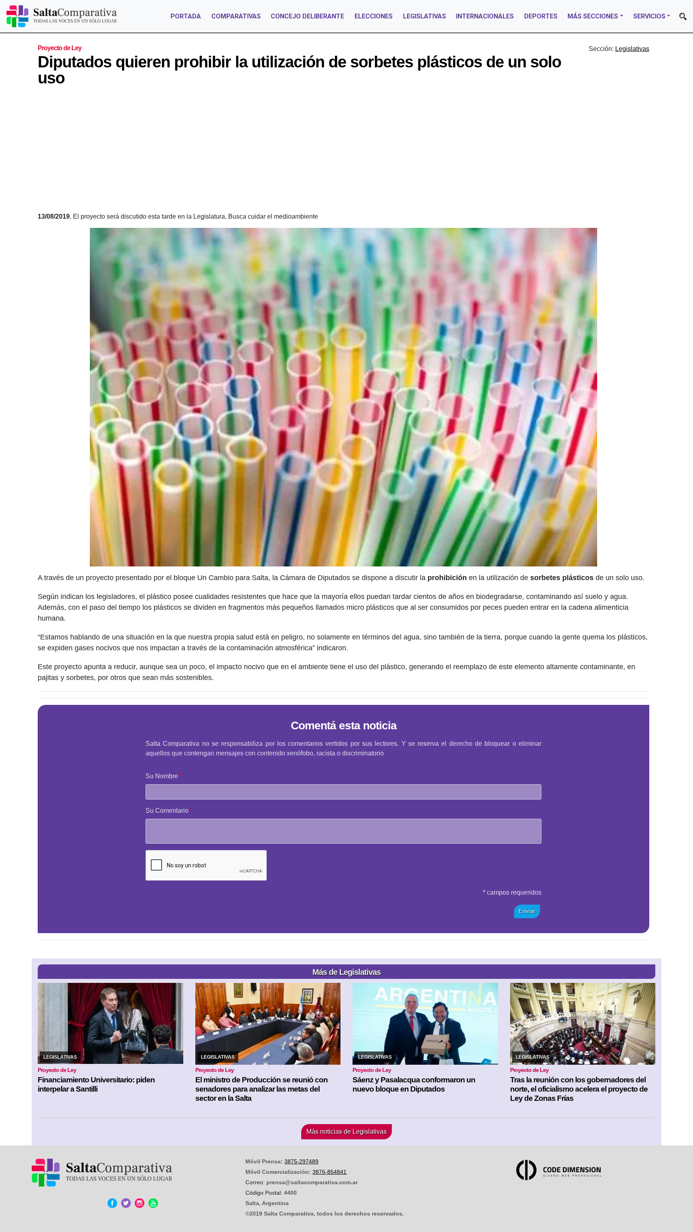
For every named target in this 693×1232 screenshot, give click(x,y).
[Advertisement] (343, 151)
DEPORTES (540, 16)
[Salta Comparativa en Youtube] (153, 1203)
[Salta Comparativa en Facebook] (112, 1203)
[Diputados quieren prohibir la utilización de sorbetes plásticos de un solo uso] (344, 397)
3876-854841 (329, 1172)
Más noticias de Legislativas (346, 1131)
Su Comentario (167, 810)
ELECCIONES (374, 16)
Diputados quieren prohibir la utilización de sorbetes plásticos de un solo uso (299, 70)
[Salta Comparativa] (61, 16)
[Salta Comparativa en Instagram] (139, 1203)
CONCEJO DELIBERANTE (307, 16)
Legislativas (632, 48)
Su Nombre (162, 776)
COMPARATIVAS (236, 16)
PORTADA (185, 16)
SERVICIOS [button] (649, 16)
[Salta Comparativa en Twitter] (126, 1203)
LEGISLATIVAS (424, 16)
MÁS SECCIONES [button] (592, 16)
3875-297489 (301, 1161)
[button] (683, 16)
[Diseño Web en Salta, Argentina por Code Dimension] (560, 1170)
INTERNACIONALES (485, 16)
